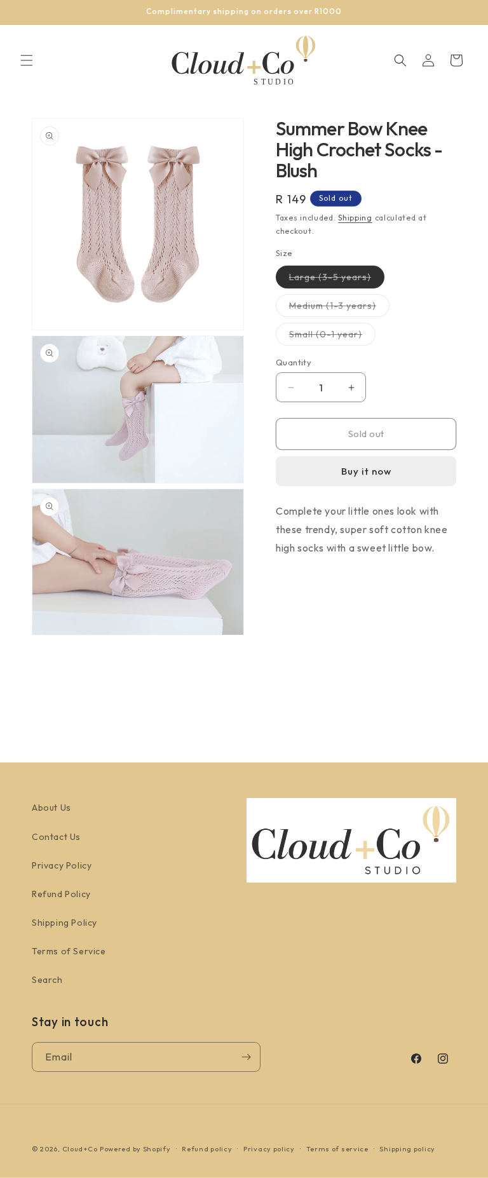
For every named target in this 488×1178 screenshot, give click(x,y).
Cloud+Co (80, 1148)
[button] (27, 60)
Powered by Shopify (135, 1148)
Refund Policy (61, 894)
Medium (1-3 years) (339, 308)
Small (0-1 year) (332, 337)
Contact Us (56, 837)
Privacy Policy (62, 865)
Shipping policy (407, 1148)
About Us (51, 807)
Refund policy (207, 1148)
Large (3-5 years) (336, 279)
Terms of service (337, 1148)
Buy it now (366, 471)
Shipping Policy (64, 922)
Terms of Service (69, 951)
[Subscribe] (246, 1057)
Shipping (355, 217)
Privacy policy (269, 1148)
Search (47, 979)
